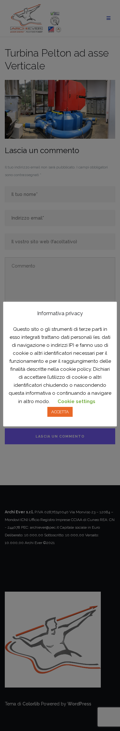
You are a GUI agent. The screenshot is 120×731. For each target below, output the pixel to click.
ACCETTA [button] (60, 411)
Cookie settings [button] (76, 401)
